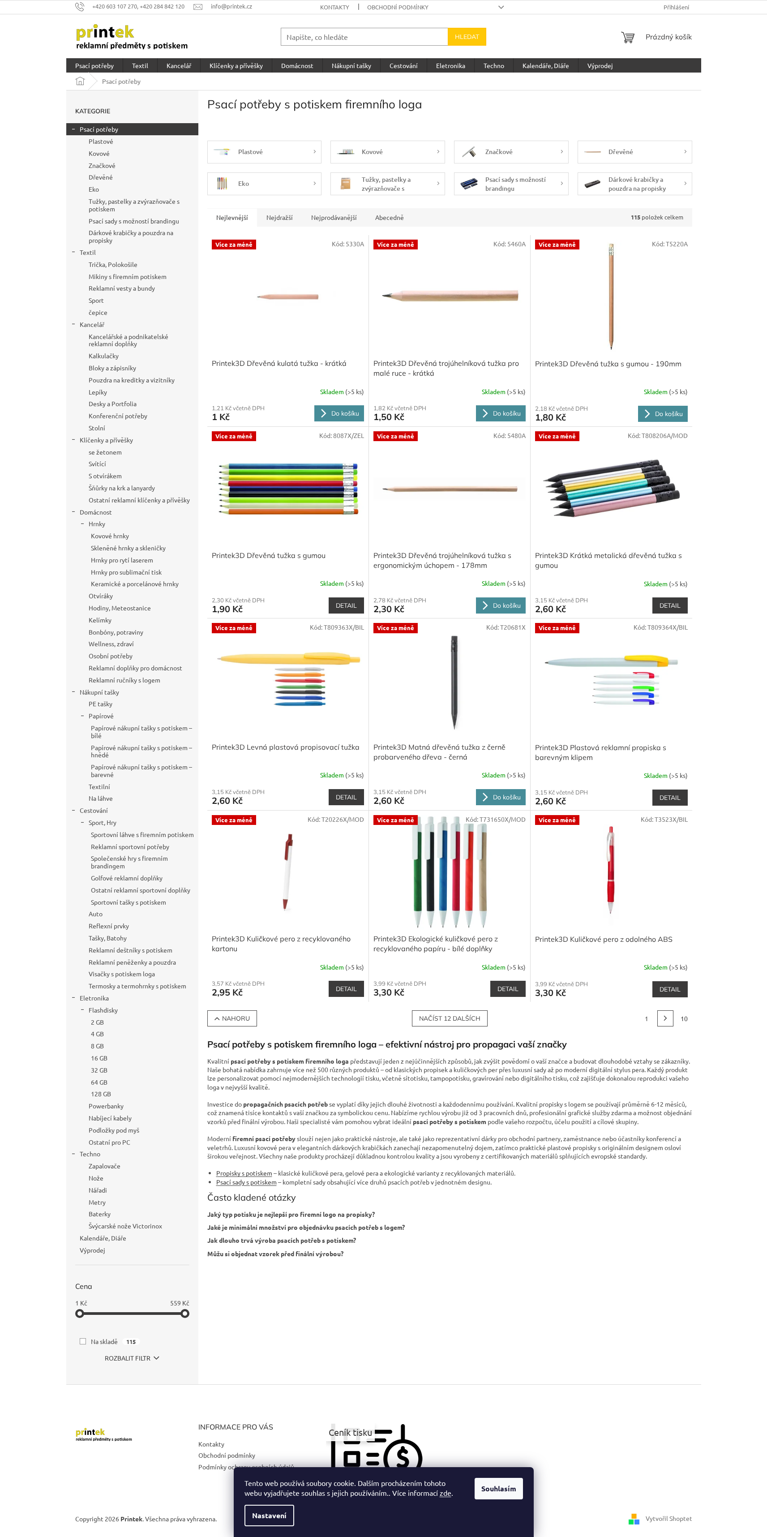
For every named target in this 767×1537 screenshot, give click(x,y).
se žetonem (105, 452)
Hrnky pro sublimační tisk (126, 572)
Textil (88, 252)
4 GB (97, 1034)
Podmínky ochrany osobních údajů (246, 1467)
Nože (96, 1178)
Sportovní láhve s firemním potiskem (142, 834)
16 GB (99, 1058)
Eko (94, 189)
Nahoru (236, 1018)
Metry (97, 1202)
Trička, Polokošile (113, 264)
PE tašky (100, 704)
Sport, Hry (102, 822)
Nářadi (98, 1190)
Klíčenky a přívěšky (106, 440)
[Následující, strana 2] (665, 1018)
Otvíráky (101, 596)
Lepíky (98, 392)
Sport (96, 300)
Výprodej (92, 1250)
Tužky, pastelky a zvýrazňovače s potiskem (134, 205)
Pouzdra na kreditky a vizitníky (132, 380)
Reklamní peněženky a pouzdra (132, 962)
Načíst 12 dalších (449, 1018)
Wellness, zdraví (111, 644)
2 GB (97, 1022)
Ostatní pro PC (109, 1142)
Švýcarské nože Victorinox (125, 1226)
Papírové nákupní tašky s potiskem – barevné (141, 770)
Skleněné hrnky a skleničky (128, 548)
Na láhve (101, 798)
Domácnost (96, 512)
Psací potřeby (99, 129)
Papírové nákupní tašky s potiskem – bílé (141, 731)
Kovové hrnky (110, 536)
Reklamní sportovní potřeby (130, 846)
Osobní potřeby (111, 656)
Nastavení (269, 1515)
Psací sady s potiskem (246, 1182)
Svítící (97, 463)
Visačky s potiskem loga (122, 974)
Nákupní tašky (99, 692)
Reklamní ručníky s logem (124, 680)
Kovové (99, 153)
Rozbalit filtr (127, 1358)
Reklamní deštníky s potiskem (130, 950)
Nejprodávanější (334, 217)
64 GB (99, 1082)
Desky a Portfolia (113, 403)
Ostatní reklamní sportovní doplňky (140, 890)
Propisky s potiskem (244, 1173)
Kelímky (100, 620)
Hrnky (97, 523)
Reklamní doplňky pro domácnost (135, 668)
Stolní (97, 428)
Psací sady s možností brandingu (134, 221)
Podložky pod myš (114, 1130)
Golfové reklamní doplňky (127, 878)
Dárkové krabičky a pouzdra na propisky (131, 236)
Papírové (101, 716)
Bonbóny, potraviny (116, 632)
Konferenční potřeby (118, 416)
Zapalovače (104, 1166)
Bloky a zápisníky (112, 368)
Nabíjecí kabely (110, 1118)
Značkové (102, 165)
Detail (346, 605)
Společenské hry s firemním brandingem (129, 862)
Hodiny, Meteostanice (120, 608)
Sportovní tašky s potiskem (128, 902)
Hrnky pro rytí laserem (122, 560)
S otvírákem (105, 476)
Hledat (467, 37)
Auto (96, 914)
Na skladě (113, 1341)
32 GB (99, 1070)
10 (684, 1018)
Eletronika (94, 998)
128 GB (101, 1094)
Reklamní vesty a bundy (122, 288)
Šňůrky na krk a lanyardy (122, 488)
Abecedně (389, 217)
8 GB (97, 1046)
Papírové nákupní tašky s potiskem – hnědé (141, 751)
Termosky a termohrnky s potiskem (137, 986)
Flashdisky (103, 1010)
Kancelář (92, 324)
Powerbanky (106, 1106)
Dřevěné (101, 177)
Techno (90, 1154)
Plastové (101, 141)
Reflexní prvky (109, 926)
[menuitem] (94, 65)
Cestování (94, 810)
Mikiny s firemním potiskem (128, 276)
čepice (98, 312)
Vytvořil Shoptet (669, 1518)
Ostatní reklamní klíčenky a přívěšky (139, 500)
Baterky (100, 1214)
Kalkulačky (104, 356)
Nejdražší (279, 217)
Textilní (99, 786)
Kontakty (334, 7)
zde (445, 1492)
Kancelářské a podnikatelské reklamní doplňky (128, 340)
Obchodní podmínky (397, 7)
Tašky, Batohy (108, 938)
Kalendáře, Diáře (103, 1238)
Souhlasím (498, 1488)
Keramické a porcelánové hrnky (135, 584)
